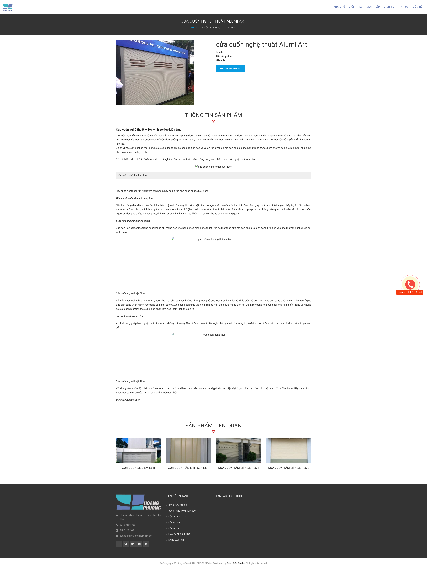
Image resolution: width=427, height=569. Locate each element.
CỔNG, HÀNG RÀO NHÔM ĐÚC (182, 511)
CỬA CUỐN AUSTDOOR (178, 517)
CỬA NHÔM (173, 528)
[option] (138, 454)
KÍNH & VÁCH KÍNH (176, 540)
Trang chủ (337, 6)
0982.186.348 (127, 530)
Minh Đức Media (236, 563)
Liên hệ (417, 6)
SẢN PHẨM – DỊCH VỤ (380, 6)
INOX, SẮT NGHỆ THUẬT (179, 534)
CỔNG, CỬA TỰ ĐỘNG (178, 505)
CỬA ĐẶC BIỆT (175, 522)
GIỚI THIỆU (356, 6)
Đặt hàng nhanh (230, 68)
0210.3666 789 (127, 524)
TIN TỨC (403, 6)
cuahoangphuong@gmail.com (136, 535)
